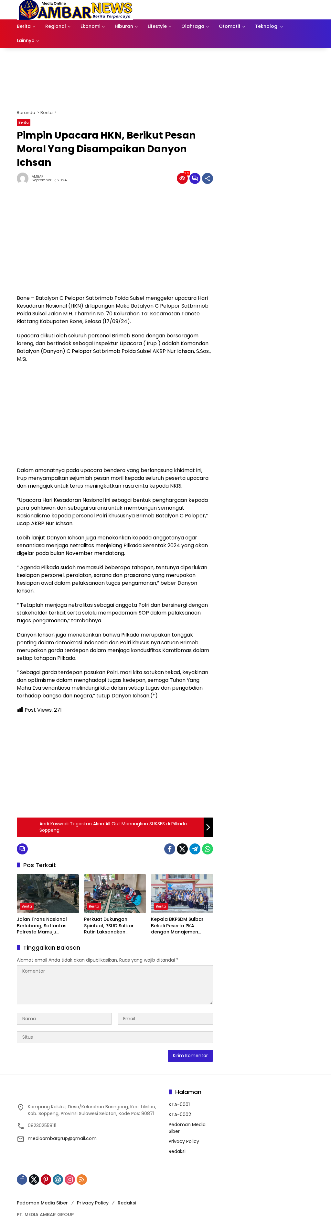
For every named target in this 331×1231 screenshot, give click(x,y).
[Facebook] (169, 848)
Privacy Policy (184, 1141)
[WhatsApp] (207, 848)
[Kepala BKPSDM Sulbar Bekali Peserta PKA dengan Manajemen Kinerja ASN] (182, 893)
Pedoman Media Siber (42, 1203)
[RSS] (82, 1179)
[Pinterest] (46, 1179)
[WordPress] (58, 1179)
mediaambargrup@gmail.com (62, 1138)
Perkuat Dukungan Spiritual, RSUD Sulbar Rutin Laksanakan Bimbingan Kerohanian (110, 925)
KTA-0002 (180, 1114)
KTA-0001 (179, 1104)
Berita (23, 122)
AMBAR (38, 176)
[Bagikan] (207, 178)
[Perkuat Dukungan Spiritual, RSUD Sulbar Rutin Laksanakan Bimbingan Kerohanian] (115, 893)
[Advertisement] (115, 242)
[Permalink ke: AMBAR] (24, 178)
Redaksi (177, 1151)
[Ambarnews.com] (75, 9)
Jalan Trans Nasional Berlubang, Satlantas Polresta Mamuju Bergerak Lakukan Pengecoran (42, 925)
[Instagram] (70, 1179)
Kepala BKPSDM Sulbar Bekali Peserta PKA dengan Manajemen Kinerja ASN (177, 925)
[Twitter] (182, 848)
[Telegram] (194, 848)
